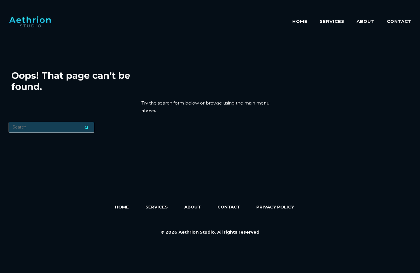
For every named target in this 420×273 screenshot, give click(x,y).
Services (332, 21)
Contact (399, 21)
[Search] (86, 127)
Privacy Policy (275, 207)
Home (299, 21)
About (366, 21)
